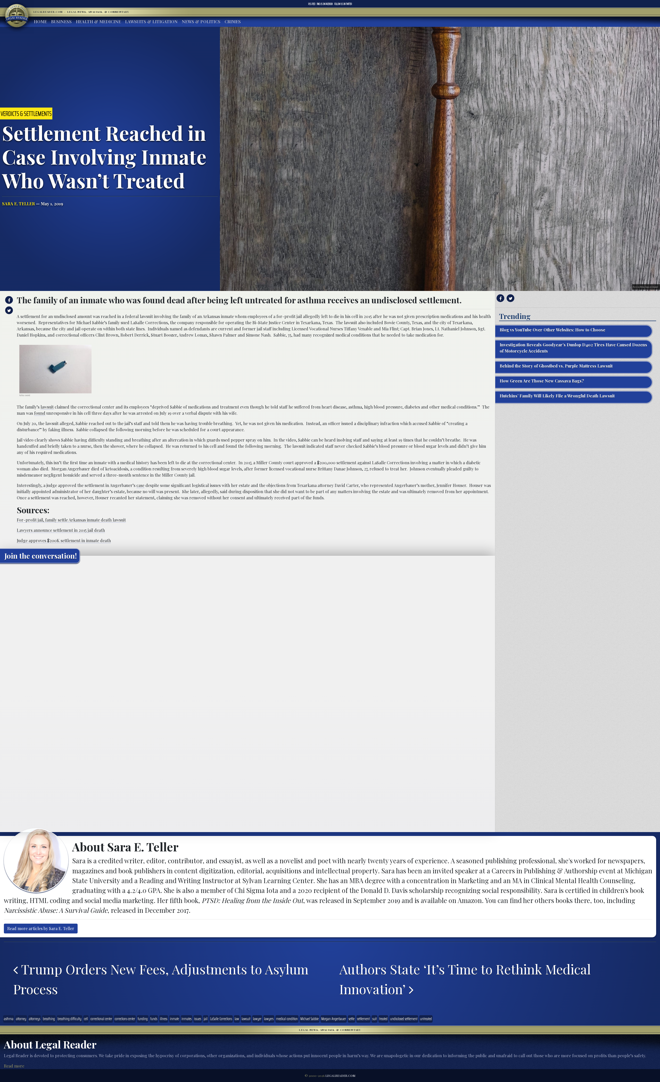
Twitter (343, 4)
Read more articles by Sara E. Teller (40, 928)
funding (143, 1019)
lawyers (269, 1019)
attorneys (34, 1019)
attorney (21, 1019)
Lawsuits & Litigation (151, 21)
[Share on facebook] (8, 300)
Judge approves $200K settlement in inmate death (64, 540)
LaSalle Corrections (221, 1019)
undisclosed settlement (403, 1019)
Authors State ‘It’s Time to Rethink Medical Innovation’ (465, 979)
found (39, 413)
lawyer (257, 1019)
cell (86, 1019)
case (140, 485)
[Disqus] (247, 631)
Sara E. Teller (18, 203)
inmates (187, 1019)
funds (153, 1019)
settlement (363, 1019)
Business (61, 21)
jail (206, 1019)
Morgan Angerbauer (333, 1019)
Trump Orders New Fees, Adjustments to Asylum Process (161, 979)
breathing (49, 1019)
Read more (14, 1066)
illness (163, 1019)
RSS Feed (311, 4)
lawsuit (47, 407)
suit (374, 1019)
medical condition (287, 1019)
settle (351, 1019)
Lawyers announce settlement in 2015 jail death (61, 530)
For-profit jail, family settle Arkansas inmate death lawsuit (71, 520)
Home (40, 21)
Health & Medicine (98, 21)
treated (383, 1019)
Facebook (325, 4)
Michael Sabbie (309, 1019)
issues (197, 1019)
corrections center (125, 1019)
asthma (8, 1019)
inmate (174, 1019)
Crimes (233, 21)
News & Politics (201, 21)
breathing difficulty (69, 1019)
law (237, 1019)
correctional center (101, 1019)
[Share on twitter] (8, 310)
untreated (426, 1019)
